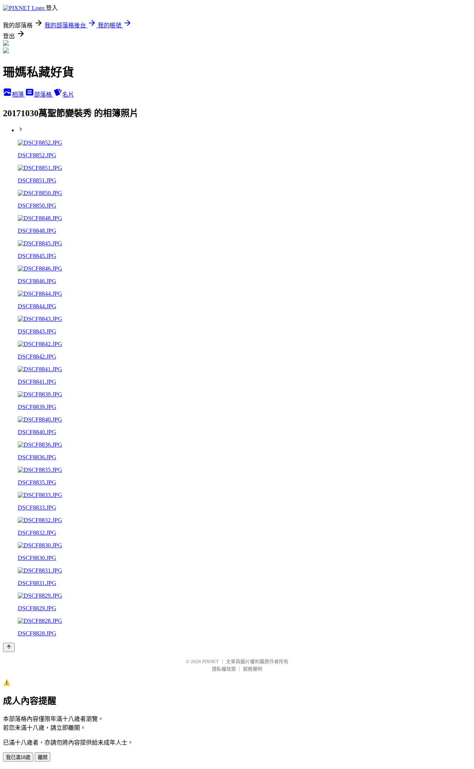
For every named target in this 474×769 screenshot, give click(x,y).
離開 (42, 757)
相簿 (18, 94)
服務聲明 (252, 669)
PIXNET (210, 661)
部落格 (43, 94)
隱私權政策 (224, 669)
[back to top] (9, 647)
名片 (68, 94)
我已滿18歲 (18, 757)
